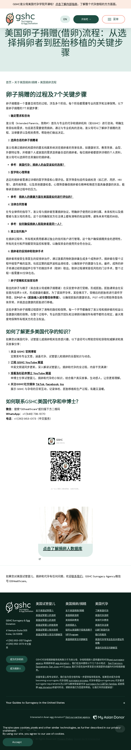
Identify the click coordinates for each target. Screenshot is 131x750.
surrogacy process (78, 680)
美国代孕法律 (101, 625)
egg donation (62, 663)
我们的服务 (100, 634)
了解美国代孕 (101, 610)
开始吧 (84, 19)
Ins (62, 384)
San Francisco (115, 663)
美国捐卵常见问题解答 (77, 639)
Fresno (67, 666)
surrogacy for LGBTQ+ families (101, 683)
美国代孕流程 (101, 615)
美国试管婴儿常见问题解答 (49, 634)
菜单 (116, 19)
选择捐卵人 (71, 625)
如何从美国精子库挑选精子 (79, 629)
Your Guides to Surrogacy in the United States (35, 702)
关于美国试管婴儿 (45, 610)
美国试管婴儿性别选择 (47, 629)
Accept (17, 742)
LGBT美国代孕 (102, 629)
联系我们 (76, 576)
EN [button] (65, 19)
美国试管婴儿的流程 (46, 615)
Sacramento (42, 666)
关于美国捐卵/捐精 (75, 610)
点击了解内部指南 (66, 4)
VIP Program (72, 634)
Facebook (52, 384)
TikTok (40, 384)
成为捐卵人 (15, 668)
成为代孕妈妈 (16, 659)
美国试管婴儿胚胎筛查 (47, 625)
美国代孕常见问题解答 (106, 647)
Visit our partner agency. (77, 717)
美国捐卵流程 (72, 615)
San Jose (54, 666)
